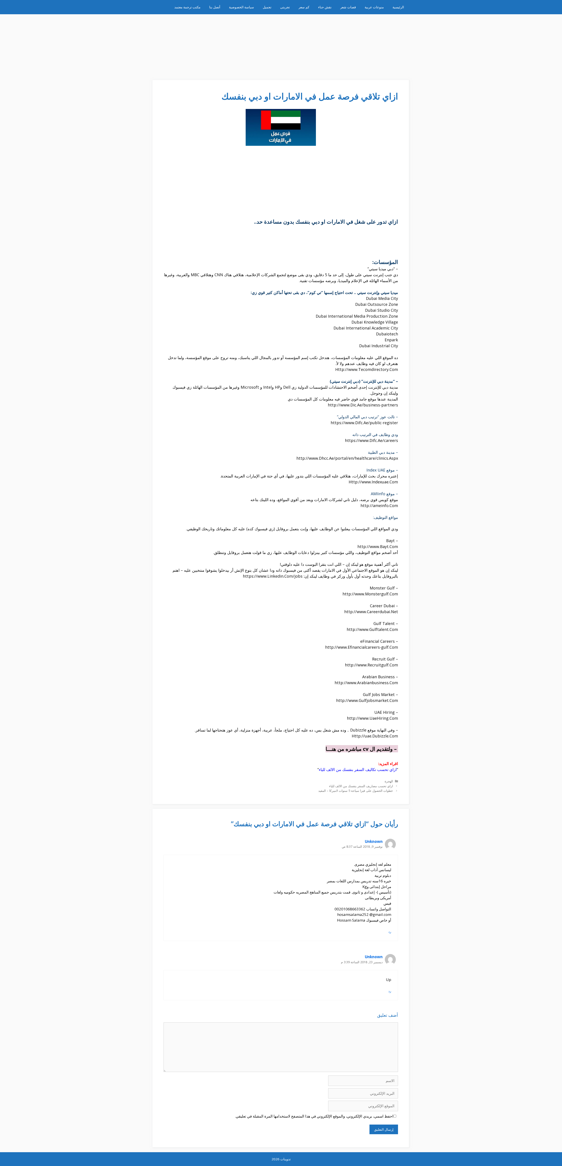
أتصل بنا (214, 7)
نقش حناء (324, 7)
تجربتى (285, 7)
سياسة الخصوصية (241, 7)
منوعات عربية (374, 7)
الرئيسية (398, 7)
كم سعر (304, 7)
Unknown (374, 841)
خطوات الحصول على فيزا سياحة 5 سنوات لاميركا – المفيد (355, 791)
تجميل (267, 7)
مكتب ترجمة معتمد (187, 7)
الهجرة (389, 781)
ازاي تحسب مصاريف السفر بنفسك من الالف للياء (361, 786)
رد (389, 931)
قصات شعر (348, 7)
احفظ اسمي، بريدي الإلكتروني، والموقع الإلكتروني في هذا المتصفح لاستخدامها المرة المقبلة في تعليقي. (314, 1116)
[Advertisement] (281, 45)
